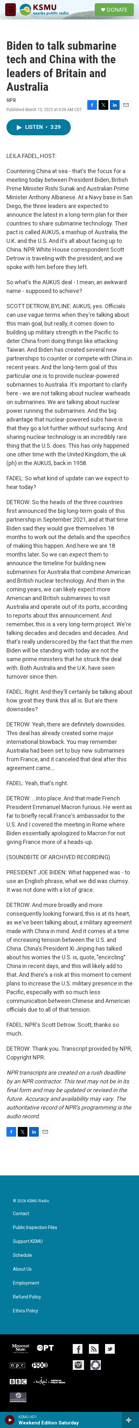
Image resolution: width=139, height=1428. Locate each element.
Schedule (22, 1255)
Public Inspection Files (35, 1227)
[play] (10, 1420)
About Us (22, 1269)
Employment (26, 1283)
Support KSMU (28, 1241)
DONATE (117, 10)
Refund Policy (27, 1297)
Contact (21, 1213)
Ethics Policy (25, 1310)
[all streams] (130, 1420)
